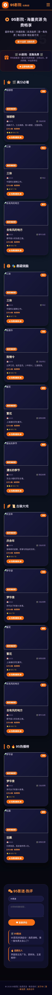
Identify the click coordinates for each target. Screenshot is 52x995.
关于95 (41, 987)
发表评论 (22, 922)
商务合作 (30, 989)
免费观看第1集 (16, 137)
